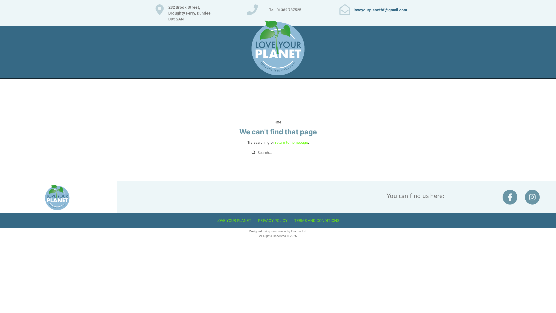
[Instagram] (532, 197)
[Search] (253, 153)
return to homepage (291, 142)
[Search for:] (278, 152)
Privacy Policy (273, 220)
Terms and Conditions (316, 220)
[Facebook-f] (510, 197)
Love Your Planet (234, 220)
